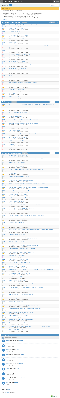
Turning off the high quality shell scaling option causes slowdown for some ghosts (26, 169)
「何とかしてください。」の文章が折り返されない (20, 262)
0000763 (3, 315)
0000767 (3, 305)
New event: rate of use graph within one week (19, 190)
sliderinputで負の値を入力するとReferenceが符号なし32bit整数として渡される (26, 287)
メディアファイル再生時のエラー (16, 301)
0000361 (3, 54)
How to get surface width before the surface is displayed (21, 180)
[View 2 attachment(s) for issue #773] (5, 281)
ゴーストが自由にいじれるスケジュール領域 (18, 35)
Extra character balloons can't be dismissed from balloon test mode (23, 65)
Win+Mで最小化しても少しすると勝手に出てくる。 (20, 273)
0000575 (3, 24)
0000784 (3, 229)
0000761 (3, 326)
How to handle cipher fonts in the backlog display (20, 197)
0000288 (3, 190)
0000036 (3, 89)
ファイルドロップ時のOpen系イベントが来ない (19, 176)
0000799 (3, 166)
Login (10, 5)
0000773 (3, 280)
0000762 (3, 322)
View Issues (52, 22)
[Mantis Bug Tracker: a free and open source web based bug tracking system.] (53, 395)
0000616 (3, 46)
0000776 (3, 28)
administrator (7, 392)
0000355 (3, 187)
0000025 (3, 93)
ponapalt (8, 340)
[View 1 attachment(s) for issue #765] (5, 313)
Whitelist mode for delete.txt (15, 57)
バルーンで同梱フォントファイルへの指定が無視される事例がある (23, 238)
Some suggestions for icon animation (17, 61)
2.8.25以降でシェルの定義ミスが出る (17, 219)
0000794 (3, 197)
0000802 (3, 155)
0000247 (3, 86)
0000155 (3, 308)
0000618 (3, 42)
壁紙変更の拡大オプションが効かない (17, 162)
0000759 (3, 329)
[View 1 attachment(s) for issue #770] (5, 292)
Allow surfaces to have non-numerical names (18, 226)
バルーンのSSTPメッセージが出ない (17, 291)
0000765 (3, 312)
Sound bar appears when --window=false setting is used (21, 319)
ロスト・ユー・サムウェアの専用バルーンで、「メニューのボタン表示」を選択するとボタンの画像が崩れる (32, 159)
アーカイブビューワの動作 (14, 173)
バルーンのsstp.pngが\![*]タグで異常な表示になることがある (22, 252)
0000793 (3, 194)
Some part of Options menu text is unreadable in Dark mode (22, 248)
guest (7, 354)
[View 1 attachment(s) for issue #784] (5, 231)
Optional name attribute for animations (17, 234)
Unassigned (7, 102)
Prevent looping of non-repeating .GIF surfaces (19, 322)
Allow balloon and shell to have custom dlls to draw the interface (23, 82)
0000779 (3, 269)
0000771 (3, 287)
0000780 (3, 273)
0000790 (3, 212)
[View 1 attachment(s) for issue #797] (5, 171)
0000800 (3, 162)
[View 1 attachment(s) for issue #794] (5, 199)
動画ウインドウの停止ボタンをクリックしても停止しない (21, 294)
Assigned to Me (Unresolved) (12, 22)
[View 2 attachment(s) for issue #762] (5, 324)
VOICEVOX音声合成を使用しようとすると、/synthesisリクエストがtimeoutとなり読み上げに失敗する (31, 269)
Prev (3, 337)
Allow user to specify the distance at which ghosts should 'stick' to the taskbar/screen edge (28, 187)
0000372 (3, 226)
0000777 (3, 277)
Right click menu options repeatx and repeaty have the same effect (23, 305)
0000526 (3, 68)
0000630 (3, 31)
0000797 (3, 169)
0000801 (3, 159)
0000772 (3, 284)
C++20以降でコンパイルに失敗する (16, 277)
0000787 (3, 222)
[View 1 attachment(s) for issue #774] (5, 264)
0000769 (3, 294)
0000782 (3, 248)
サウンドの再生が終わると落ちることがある (18, 315)
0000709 (3, 35)
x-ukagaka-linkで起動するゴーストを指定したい (19, 54)
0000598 (3, 50)
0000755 (3, 259)
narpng (10, 75)
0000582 (3, 57)
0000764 (3, 319)
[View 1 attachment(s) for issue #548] (5, 66)
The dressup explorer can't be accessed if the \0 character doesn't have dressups (26, 215)
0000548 (3, 65)
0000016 (3, 201)
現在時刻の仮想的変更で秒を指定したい (17, 329)
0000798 (3, 173)
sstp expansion (12, 42)
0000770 (3, 291)
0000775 (3, 266)
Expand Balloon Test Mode (15, 79)
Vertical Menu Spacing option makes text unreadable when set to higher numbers (27, 24)
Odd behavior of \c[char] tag (15, 212)
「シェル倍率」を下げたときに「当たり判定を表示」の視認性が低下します (25, 245)
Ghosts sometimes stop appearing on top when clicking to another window (25, 308)
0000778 (3, 245)
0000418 (3, 61)
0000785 (3, 234)
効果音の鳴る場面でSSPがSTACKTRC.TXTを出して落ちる (21, 312)
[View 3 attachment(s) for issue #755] (5, 260)
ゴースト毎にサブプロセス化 (15, 93)
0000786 (3, 238)
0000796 (3, 176)
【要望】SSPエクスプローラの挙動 (16, 89)
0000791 (3, 208)
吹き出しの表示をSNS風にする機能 (16, 201)
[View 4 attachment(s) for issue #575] (5, 26)
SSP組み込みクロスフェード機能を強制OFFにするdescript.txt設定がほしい (25, 205)
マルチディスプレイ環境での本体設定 (17, 280)
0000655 (3, 38)
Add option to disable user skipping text (17, 68)
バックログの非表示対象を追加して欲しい (18, 194)
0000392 (3, 79)
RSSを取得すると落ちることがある (16, 166)
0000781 (3, 252)
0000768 (3, 298)
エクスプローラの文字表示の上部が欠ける (18, 155)
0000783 (3, 241)
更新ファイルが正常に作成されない (16, 241)
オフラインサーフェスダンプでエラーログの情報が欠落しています (23, 284)
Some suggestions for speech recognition (18, 86)
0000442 (3, 72)
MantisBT (9, 389)
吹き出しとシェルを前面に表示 (15, 96)
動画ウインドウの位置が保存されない (17, 266)
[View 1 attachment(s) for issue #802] (5, 156)
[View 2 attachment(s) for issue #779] (5, 271)
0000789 (3, 215)
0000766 (3, 301)
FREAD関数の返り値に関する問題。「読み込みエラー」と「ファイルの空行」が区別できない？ (29, 326)
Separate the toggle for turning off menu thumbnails (20, 298)
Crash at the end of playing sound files (17, 222)
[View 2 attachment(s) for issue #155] (5, 310)
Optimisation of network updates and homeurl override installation (23, 72)
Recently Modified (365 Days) (12, 153)
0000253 (3, 75)
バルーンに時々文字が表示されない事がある (18, 259)
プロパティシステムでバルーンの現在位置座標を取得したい (22, 208)
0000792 (3, 205)
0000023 (3, 96)
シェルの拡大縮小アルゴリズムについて (17, 31)
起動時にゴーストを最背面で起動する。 (17, 28)
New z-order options (13, 50)
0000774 (3, 262)
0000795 (3, 180)
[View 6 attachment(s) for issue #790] (5, 213)
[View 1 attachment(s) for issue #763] (5, 317)
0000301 (3, 82)
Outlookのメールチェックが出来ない (17, 38)
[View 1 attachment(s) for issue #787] (5, 224)
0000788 (3, 219)
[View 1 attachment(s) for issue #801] (5, 160)
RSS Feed (5, 19)
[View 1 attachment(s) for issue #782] (5, 250)
